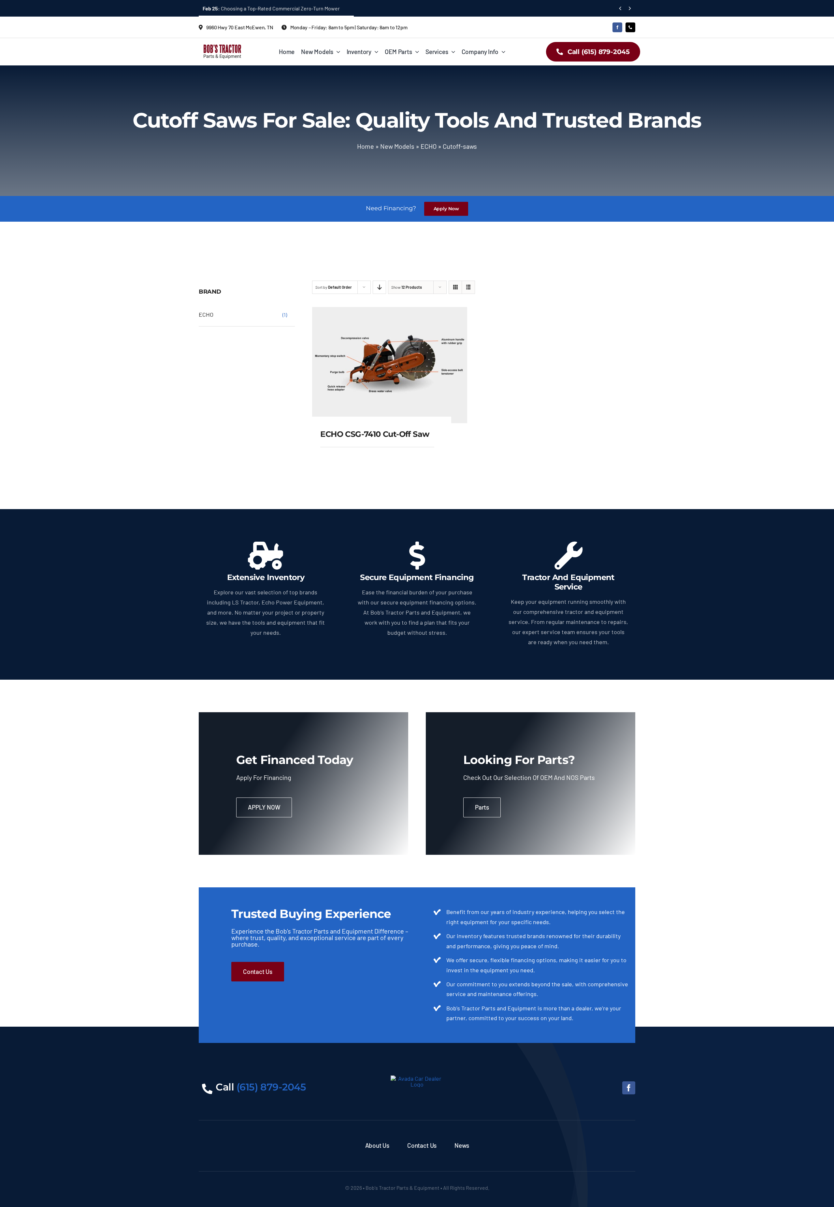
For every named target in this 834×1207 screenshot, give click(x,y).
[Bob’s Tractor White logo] (417, 1078)
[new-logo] (222, 47)
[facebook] (617, 27)
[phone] (630, 27)
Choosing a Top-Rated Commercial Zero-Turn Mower (271, 8)
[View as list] (468, 287)
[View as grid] (455, 287)
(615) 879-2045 (271, 1087)
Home (365, 146)
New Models (397, 146)
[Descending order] (379, 287)
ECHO (429, 146)
